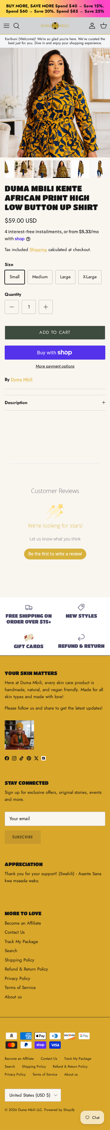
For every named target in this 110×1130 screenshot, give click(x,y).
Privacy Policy (17, 978)
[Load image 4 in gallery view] (55, 102)
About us (13, 997)
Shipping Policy (19, 960)
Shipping (38, 249)
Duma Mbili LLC (30, 1109)
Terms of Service (20, 987)
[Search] (19, 25)
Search (11, 950)
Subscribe (22, 837)
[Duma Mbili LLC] (55, 25)
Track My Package (21, 941)
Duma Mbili (22, 379)
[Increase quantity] (46, 307)
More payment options (55, 366)
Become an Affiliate (23, 923)
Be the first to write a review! (55, 554)
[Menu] (6, 25)
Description (16, 402)
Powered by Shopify (59, 1109)
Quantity (13, 294)
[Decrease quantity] (12, 307)
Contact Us (15, 932)
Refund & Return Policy (26, 969)
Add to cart (54, 332)
